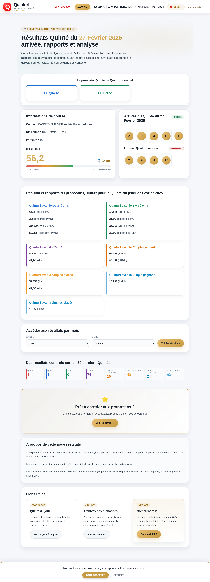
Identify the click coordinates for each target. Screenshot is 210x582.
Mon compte (196, 7)
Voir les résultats (170, 343)
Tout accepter (95, 575)
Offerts (177, 7)
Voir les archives (96, 534)
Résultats (99, 7)
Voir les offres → (105, 423)
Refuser (119, 575)
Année (30, 337)
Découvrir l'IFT (149, 534)
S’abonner (82, 7)
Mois (95, 337)
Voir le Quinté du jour (46, 534)
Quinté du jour (63, 7)
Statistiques (142, 7)
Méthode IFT (158, 7)
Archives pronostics (120, 7)
